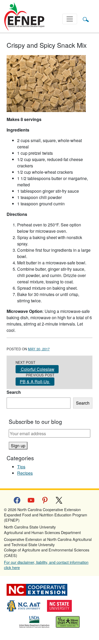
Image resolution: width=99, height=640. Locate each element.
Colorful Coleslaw (37, 369)
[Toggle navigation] (69, 19)
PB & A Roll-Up (35, 382)
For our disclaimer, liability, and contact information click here (46, 564)
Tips (21, 467)
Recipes (25, 473)
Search (14, 392)
